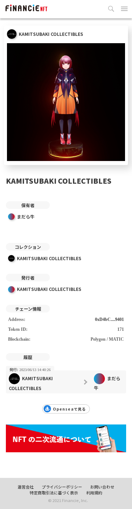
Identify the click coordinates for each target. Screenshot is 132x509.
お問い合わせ (102, 487)
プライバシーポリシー (62, 487)
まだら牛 (25, 216)
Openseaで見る (69, 409)
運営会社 (26, 487)
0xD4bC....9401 (109, 319)
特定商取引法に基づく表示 (54, 492)
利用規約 (94, 492)
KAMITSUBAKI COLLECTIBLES (49, 258)
